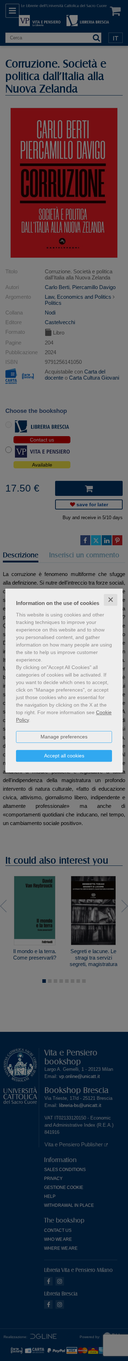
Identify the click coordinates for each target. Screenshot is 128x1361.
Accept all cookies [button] (64, 755)
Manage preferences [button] (64, 737)
